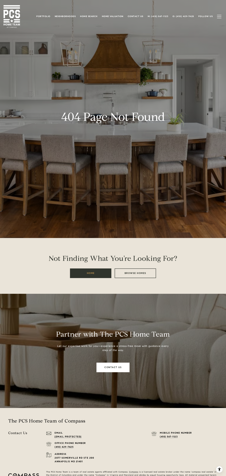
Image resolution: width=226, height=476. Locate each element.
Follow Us (205, 16)
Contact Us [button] (113, 367)
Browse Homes (135, 273)
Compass (133, 472)
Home (91, 273)
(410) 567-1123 (169, 436)
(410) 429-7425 (64, 447)
